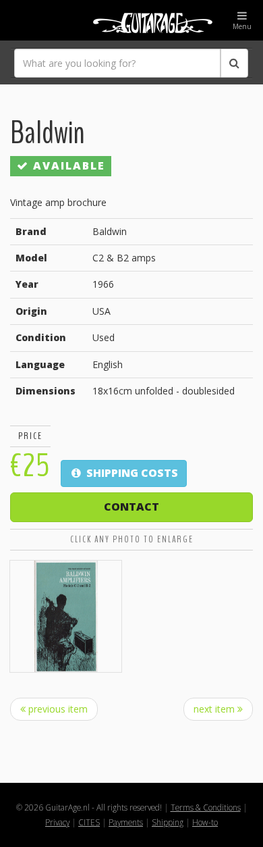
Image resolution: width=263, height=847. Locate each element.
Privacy (57, 822)
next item (215, 708)
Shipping (167, 822)
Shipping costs (131, 472)
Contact (131, 506)
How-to (205, 822)
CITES (89, 822)
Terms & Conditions (206, 807)
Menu (242, 26)
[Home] (131, 20)
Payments (126, 822)
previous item (57, 708)
